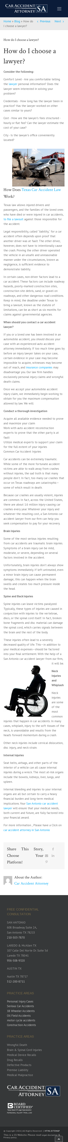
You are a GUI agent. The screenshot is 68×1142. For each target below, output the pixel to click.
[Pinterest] (46, 862)
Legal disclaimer (50, 1135)
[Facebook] (53, 849)
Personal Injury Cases (20, 1001)
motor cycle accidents (21, 1020)
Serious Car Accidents (20, 1006)
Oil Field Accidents (19, 1016)
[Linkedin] (53, 856)
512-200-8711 (16, 981)
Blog (17, 21)
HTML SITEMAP (52, 1131)
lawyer (13, 84)
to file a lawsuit (13, 219)
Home (7, 21)
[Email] (46, 856)
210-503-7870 (16, 937)
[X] (46, 849)
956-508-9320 (16, 960)
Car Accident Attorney (31, 883)
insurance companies (39, 367)
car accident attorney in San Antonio (26, 830)
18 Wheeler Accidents (21, 1011)
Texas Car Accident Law (41, 189)
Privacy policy (10, 1137)
